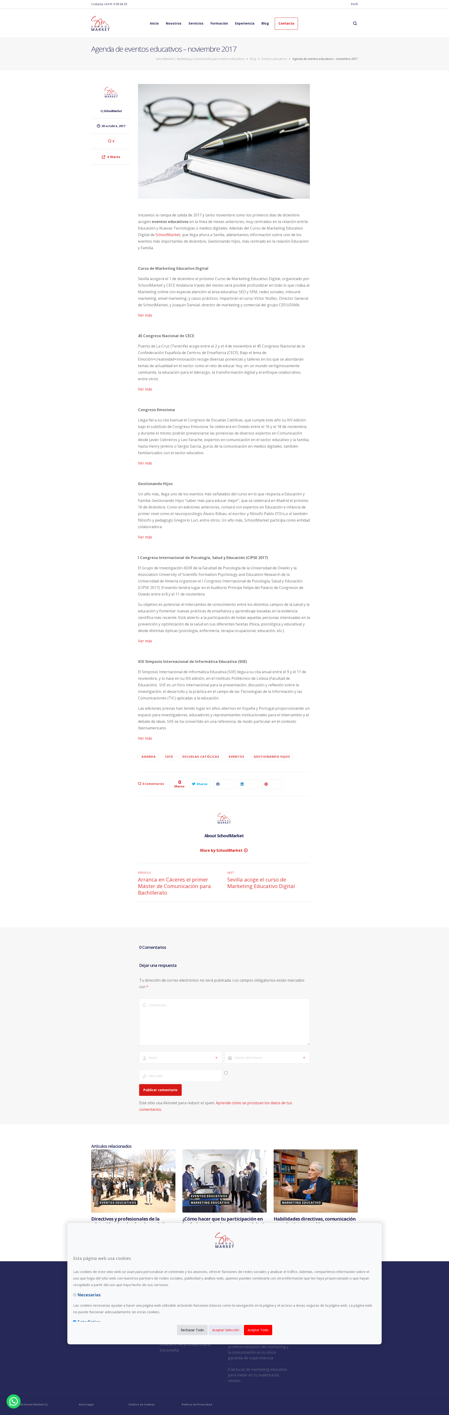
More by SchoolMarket (221, 850)
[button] (14, 1401)
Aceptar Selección (225, 1330)
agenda (148, 756)
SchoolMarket (113, 111)
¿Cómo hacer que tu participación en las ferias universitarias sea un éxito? (223, 1222)
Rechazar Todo (192, 1330)
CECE (169, 756)
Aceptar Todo (258, 1330)
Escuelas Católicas (200, 756)
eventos (236, 756)
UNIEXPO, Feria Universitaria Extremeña (185, 1347)
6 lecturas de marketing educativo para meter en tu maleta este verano (257, 1375)
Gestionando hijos (272, 756)
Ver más (145, 315)
